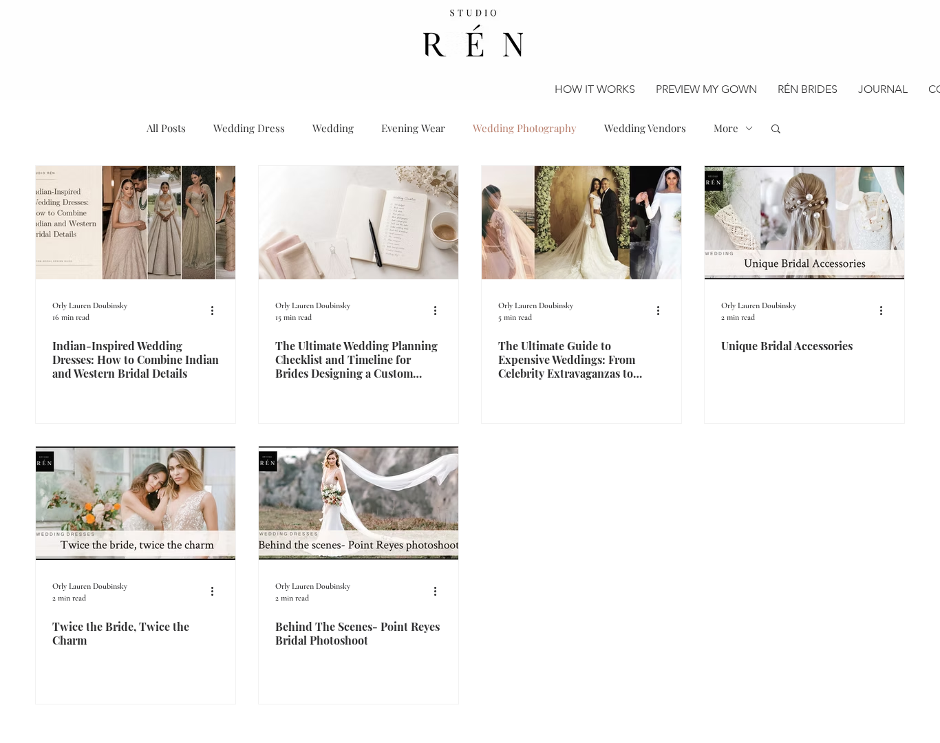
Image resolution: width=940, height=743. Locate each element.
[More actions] (217, 310)
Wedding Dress (249, 128)
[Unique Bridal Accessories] (804, 222)
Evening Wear (413, 128)
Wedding (333, 128)
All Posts (166, 128)
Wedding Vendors (645, 128)
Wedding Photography (525, 128)
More (726, 128)
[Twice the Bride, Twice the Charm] (135, 503)
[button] (775, 129)
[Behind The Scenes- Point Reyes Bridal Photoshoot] (358, 503)
